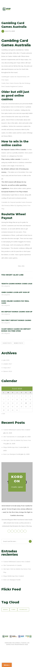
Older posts (7, 343)
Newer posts (18, 343)
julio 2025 (6, 360)
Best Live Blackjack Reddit (11, 454)
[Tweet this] (26, 266)
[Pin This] (30, 266)
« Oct (3, 413)
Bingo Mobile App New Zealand (13, 447)
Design (5, 609)
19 (26, 403)
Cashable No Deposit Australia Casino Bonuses (16, 202)
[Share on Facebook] (28, 266)
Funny (13, 609)
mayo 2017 (7, 367)
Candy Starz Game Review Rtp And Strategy (15, 83)
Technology (23, 609)
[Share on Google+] (32, 266)
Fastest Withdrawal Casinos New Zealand (16, 430)
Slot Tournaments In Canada (12, 436)
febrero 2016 (7, 371)
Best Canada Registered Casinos (12, 86)
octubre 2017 (7, 364)
